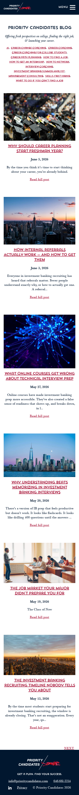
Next (69, 748)
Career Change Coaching (28, 48)
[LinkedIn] (10, 788)
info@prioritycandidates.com (28, 781)
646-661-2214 (62, 781)
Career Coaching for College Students (39, 52)
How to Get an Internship (26, 62)
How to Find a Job (55, 57)
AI (7, 48)
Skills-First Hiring (57, 76)
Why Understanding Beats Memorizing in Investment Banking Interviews (39, 487)
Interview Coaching (39, 67)
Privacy (22, 787)
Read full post (39, 179)
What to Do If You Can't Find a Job (39, 81)
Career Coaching (60, 48)
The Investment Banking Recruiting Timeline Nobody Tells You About (39, 685)
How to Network (57, 62)
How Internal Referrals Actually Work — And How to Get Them (39, 255)
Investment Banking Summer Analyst (39, 71)
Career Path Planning (26, 57)
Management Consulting (25, 76)
